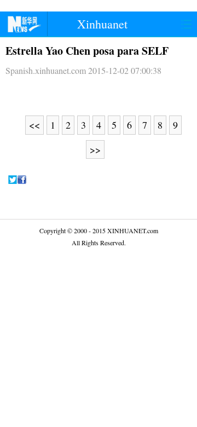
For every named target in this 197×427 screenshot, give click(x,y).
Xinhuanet (102, 24)
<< (34, 124)
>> (95, 149)
